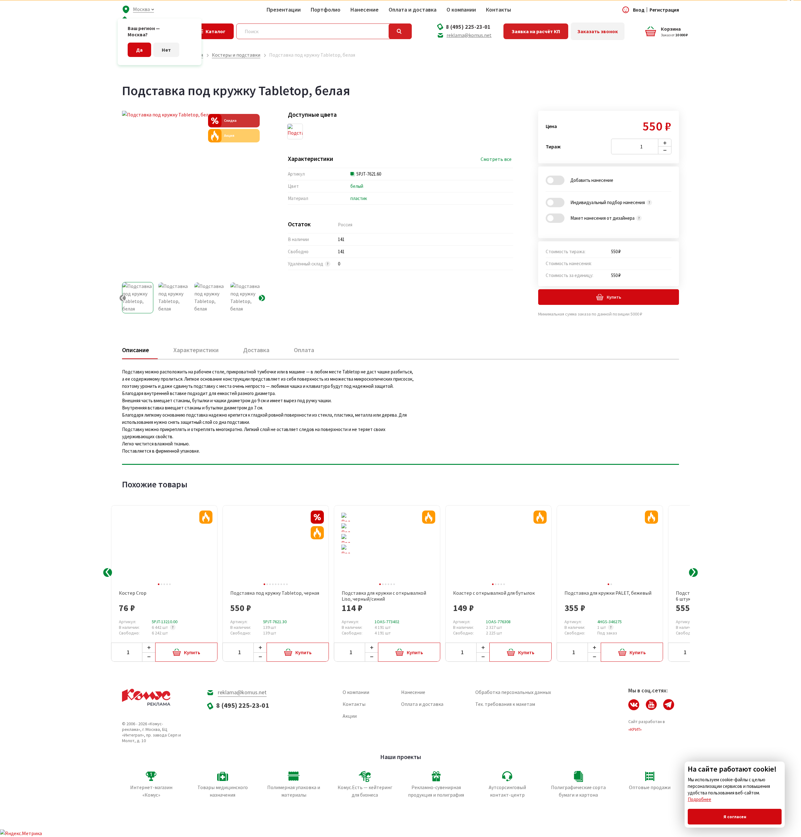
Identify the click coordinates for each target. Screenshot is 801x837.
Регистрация (664, 10)
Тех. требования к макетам (505, 704)
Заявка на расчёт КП (536, 31)
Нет (166, 50)
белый (356, 186)
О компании (461, 10)
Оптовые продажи (650, 787)
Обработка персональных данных (513, 692)
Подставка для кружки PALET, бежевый (607, 593)
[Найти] (400, 31)
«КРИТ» (635, 729)
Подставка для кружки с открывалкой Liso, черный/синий (384, 596)
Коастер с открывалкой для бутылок (494, 593)
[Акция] (205, 517)
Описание (135, 350)
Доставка (256, 350)
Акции (350, 716)
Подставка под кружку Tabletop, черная (274, 593)
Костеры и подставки (236, 55)
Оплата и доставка (412, 10)
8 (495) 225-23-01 (468, 26)
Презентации (284, 10)
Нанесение (364, 10)
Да (139, 50)
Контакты (498, 10)
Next (693, 572)
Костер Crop (132, 593)
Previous (107, 572)
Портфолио (325, 10)
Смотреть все (496, 159)
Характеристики (196, 350)
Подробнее (699, 799)
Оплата (304, 350)
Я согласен (734, 816)
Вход (639, 10)
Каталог (215, 31)
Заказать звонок (597, 31)
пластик (358, 198)
